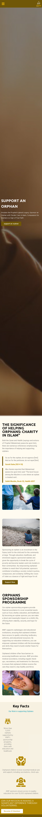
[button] (3, 4)
